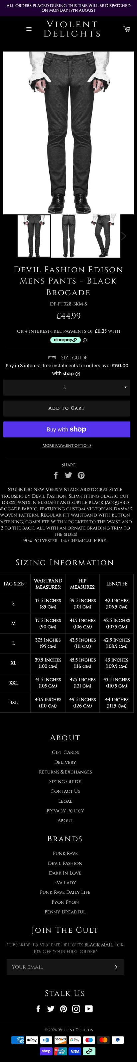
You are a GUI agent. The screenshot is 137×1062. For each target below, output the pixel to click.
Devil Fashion (65, 863)
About (65, 820)
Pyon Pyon (65, 902)
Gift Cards (65, 752)
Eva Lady (65, 883)
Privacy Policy (65, 811)
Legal (65, 801)
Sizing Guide (65, 781)
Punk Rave (65, 853)
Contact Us (65, 791)
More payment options (67, 445)
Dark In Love (65, 873)
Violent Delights (76, 1029)
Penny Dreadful (65, 912)
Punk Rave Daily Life (65, 892)
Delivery (65, 762)
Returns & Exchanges (65, 772)
